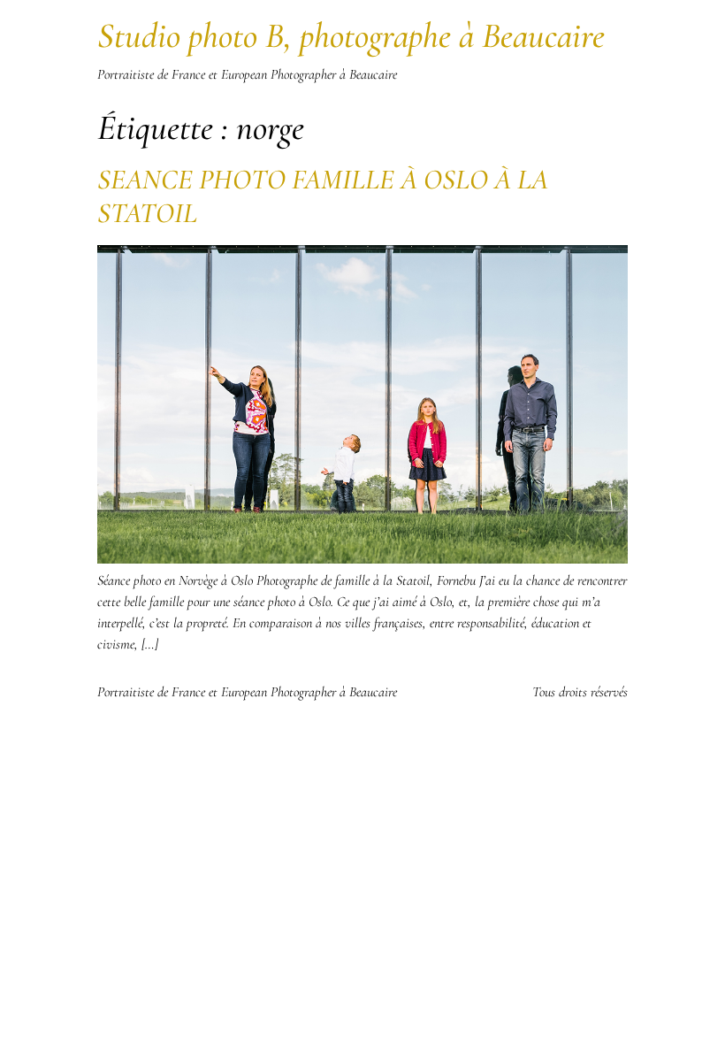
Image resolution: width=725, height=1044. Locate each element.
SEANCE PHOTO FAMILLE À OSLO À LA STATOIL (322, 196)
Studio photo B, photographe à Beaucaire (351, 35)
